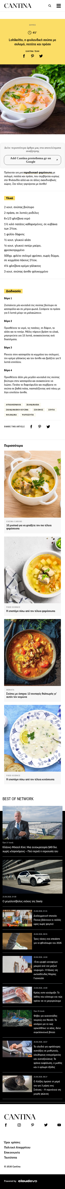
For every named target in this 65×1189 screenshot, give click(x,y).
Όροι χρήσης (12, 1142)
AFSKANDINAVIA (13, 404)
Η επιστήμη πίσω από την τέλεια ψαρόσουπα (30, 611)
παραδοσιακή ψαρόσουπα (38, 172)
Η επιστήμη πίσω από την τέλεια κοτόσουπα (30, 779)
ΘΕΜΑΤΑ (10, 690)
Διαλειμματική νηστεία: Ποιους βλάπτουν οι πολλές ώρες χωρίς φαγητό (47, 919)
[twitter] (41, 56)
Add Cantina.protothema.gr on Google (30, 160)
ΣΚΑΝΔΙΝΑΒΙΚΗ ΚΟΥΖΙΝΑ (17, 410)
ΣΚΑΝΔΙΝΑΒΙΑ (33, 404)
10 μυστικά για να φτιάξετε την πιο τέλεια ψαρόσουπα (28, 527)
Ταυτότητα (10, 1157)
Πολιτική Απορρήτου (17, 1147)
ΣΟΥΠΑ (51, 410)
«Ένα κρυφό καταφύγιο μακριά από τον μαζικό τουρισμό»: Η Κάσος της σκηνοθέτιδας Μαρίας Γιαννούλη (46, 970)
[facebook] (24, 56)
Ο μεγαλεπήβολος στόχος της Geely (22, 901)
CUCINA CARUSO (14, 521)
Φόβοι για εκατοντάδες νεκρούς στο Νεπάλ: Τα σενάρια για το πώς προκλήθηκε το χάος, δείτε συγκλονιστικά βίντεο (47, 1024)
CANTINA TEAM (32, 51)
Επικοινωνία (12, 1152)
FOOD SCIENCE (13, 607)
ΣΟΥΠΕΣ (32, 25)
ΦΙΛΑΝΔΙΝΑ (11, 415)
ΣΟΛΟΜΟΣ (38, 410)
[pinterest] (32, 56)
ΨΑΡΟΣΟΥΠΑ (28, 415)
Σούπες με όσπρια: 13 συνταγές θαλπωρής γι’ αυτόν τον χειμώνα (31, 695)
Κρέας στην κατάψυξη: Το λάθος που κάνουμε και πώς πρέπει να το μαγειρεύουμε (48, 996)
